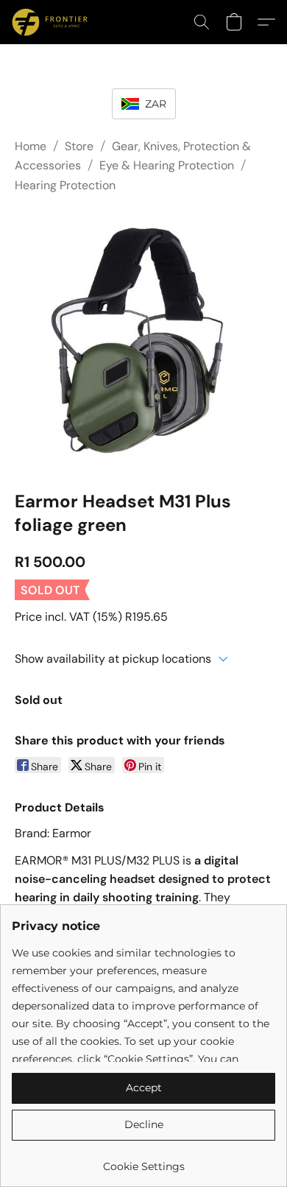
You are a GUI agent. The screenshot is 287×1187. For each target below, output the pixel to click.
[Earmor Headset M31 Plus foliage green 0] (143, 339)
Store (79, 146)
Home (30, 146)
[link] (143, 1161)
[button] (51, 22)
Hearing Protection (65, 185)
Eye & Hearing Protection (166, 165)
